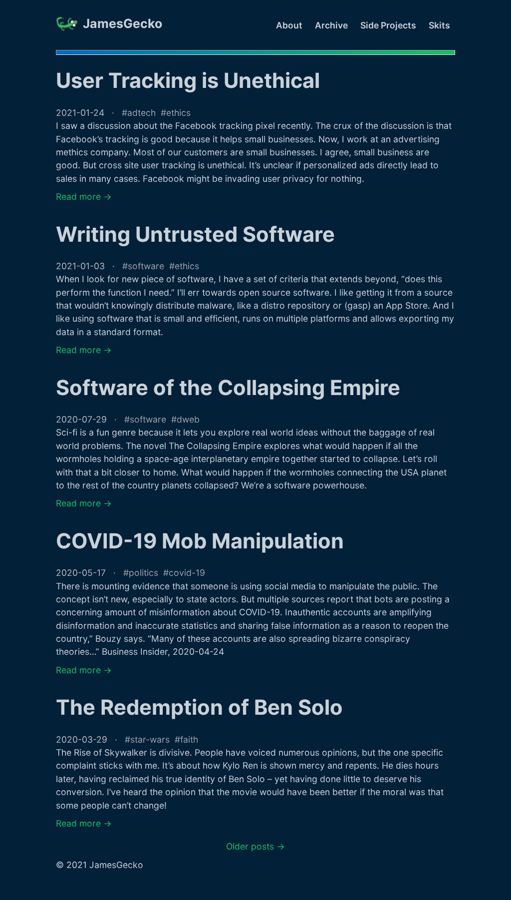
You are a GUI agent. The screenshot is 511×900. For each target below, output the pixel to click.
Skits (439, 25)
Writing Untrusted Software (195, 234)
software (146, 266)
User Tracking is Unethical (188, 80)
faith (189, 739)
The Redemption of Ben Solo (199, 707)
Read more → (84, 196)
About (289, 25)
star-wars (150, 739)
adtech (141, 112)
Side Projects (388, 25)
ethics (178, 112)
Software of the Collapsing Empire (228, 387)
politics (143, 572)
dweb (188, 419)
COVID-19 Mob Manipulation (200, 540)
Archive (331, 25)
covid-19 (187, 572)
